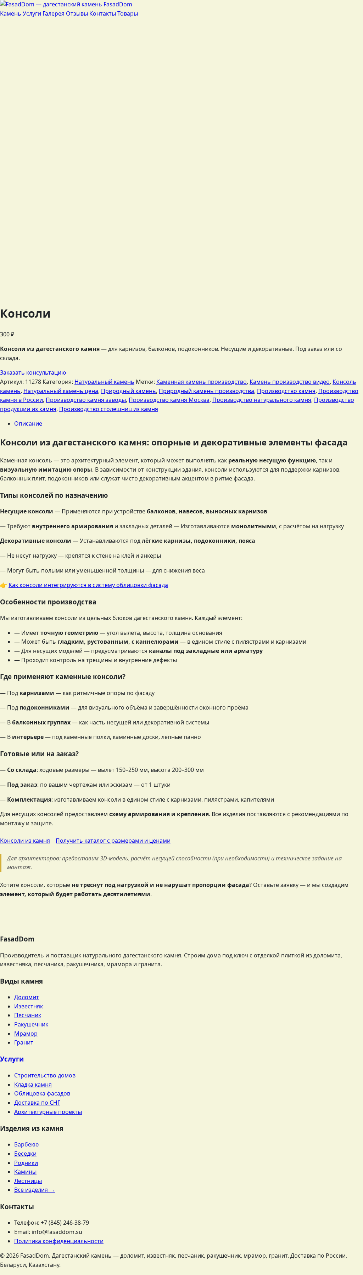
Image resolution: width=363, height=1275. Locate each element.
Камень (10, 13)
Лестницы (28, 1181)
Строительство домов (45, 1075)
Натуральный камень (104, 382)
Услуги (32, 13)
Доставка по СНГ (37, 1102)
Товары (127, 13)
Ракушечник (31, 1024)
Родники (26, 1163)
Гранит (23, 1042)
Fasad (117, 4)
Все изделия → (34, 1190)
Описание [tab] (28, 423)
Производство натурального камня (261, 400)
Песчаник (27, 1015)
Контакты (102, 13)
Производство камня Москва (169, 400)
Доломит (26, 997)
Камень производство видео (290, 382)
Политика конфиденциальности (59, 1241)
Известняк (28, 1006)
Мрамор (26, 1033)
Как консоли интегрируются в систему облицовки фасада (88, 585)
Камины (25, 1172)
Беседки (25, 1153)
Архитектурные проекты (48, 1112)
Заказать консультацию (33, 372)
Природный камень (128, 391)
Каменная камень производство (201, 382)
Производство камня (286, 391)
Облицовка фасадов (42, 1093)
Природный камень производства (206, 391)
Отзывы (77, 13)
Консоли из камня (25, 840)
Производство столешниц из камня (108, 409)
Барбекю (26, 1144)
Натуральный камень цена (60, 391)
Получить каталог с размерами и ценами (113, 840)
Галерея (54, 13)
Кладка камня (33, 1084)
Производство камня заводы (86, 400)
